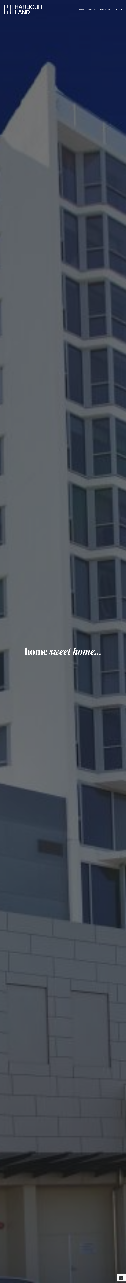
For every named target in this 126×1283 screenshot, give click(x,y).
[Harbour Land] (23, 9)
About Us (92, 9)
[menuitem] (82, 9)
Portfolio (105, 9)
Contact (118, 9)
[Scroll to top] (121, 1278)
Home (81, 9)
